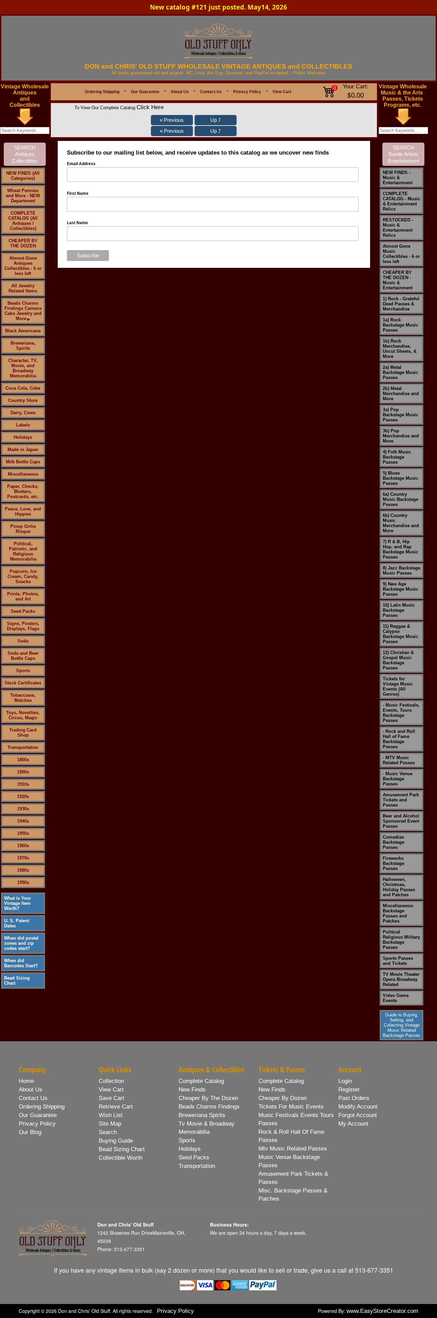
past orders (353, 1098)
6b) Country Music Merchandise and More (401, 523)
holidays (190, 1149)
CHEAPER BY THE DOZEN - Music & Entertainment (397, 280)
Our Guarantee (145, 91)
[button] (172, 120)
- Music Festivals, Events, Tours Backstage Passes (401, 713)
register (349, 1089)
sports (187, 1140)
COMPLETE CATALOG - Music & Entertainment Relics (401, 201)
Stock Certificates (22, 682)
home (26, 1081)
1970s (23, 857)
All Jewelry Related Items (23, 288)
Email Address (81, 163)
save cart (111, 1098)
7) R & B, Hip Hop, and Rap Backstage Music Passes (400, 549)
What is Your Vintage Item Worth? (17, 903)
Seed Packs (23, 611)
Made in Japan (23, 449)
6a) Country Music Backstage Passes (400, 499)
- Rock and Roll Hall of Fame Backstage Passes (399, 739)
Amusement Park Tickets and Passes (401, 800)
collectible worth (120, 1158)
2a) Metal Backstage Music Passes (400, 372)
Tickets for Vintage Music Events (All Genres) (398, 686)
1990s (23, 882)
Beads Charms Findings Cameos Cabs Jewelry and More (23, 311)
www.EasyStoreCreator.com (382, 1311)
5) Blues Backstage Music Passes (400, 478)
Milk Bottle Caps (23, 461)
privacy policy (37, 1123)
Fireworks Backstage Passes (393, 863)
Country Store (23, 400)
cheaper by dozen (282, 1098)
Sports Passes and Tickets (398, 961)
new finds (192, 1089)
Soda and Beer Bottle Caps (23, 656)
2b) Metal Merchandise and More (401, 393)
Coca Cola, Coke (22, 388)
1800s (23, 759)
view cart (111, 1089)
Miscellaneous (23, 474)
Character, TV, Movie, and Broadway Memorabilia (23, 368)
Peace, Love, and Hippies (23, 511)
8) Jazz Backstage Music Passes (401, 570)
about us (30, 1089)
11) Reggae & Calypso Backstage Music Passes (400, 634)
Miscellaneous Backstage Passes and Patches (398, 913)
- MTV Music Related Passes (399, 760)
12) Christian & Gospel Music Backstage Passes (398, 660)
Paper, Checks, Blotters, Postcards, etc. (23, 491)
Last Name (77, 222)
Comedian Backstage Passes (393, 842)
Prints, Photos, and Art (23, 596)
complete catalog (201, 1081)
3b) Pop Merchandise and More (401, 436)
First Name (77, 193)
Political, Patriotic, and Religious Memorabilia (23, 551)
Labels (23, 425)
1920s (23, 796)
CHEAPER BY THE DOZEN (23, 243)
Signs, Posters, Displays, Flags (23, 626)
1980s (23, 870)
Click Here (150, 107)
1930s (23, 808)
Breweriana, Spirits (23, 346)
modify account (358, 1106)
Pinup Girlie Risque (23, 529)
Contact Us (211, 91)
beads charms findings (209, 1106)
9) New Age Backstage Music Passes (400, 589)
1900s (23, 771)
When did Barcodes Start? (21, 963)
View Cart (281, 91)
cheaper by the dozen (208, 1098)
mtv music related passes (292, 1148)
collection (111, 1081)
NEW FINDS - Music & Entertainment (397, 177)
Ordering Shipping (102, 91)
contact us (33, 1098)
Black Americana (23, 330)
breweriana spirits (202, 1115)
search (108, 1132)
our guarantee (38, 1115)
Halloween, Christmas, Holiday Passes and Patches (399, 887)
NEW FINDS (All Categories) (23, 176)
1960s (23, 845)
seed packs (194, 1157)
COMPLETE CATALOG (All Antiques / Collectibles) (23, 221)
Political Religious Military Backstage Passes (401, 939)
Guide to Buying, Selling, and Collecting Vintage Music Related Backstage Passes (401, 1025)
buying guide (116, 1141)
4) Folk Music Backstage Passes (397, 457)
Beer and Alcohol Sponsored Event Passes (401, 821)
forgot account (357, 1115)
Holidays (23, 437)
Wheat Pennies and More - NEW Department (23, 195)
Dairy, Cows (23, 412)
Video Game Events (396, 998)
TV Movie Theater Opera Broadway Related (401, 979)
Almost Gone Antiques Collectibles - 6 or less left (23, 266)
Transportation (23, 747)
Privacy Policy (247, 91)
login (345, 1081)
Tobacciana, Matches (23, 698)
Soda (22, 640)
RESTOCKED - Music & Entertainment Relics (398, 227)
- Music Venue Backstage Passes (397, 778)
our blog (30, 1132)
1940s (23, 821)
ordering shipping (42, 1106)
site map (110, 1123)
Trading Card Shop (23, 732)
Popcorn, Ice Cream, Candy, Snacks (23, 576)
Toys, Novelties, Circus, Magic (23, 715)
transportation (197, 1166)
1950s (23, 833)
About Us (180, 91)
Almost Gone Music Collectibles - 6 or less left (401, 254)
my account (353, 1123)
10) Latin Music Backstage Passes (399, 610)
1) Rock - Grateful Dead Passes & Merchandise (401, 304)
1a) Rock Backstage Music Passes (400, 325)
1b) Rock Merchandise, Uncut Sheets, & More (400, 348)
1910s (23, 784)
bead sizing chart (122, 1149)
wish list (111, 1115)
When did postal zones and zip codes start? (21, 943)
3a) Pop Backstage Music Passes (400, 414)
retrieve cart (116, 1106)
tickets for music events (291, 1106)
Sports (23, 670)
